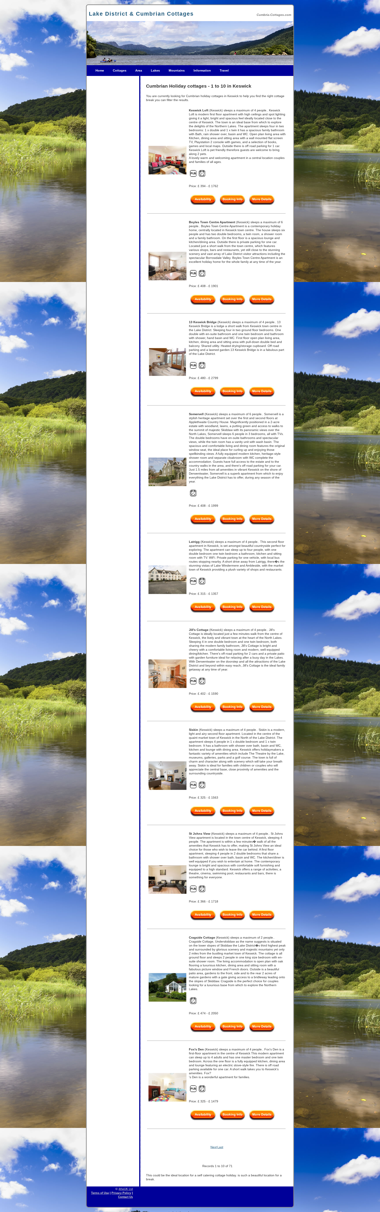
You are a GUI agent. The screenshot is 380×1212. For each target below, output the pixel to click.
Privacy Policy (121, 1193)
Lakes (155, 70)
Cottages (119, 70)
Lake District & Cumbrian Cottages (141, 14)
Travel (224, 70)
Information (202, 70)
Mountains (177, 70)
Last (220, 1147)
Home (99, 70)
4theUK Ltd (126, 1189)
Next (213, 1147)
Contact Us (125, 1197)
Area (138, 70)
